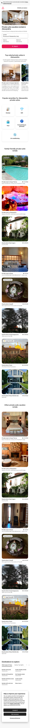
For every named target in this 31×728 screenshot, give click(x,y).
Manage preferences (15, 718)
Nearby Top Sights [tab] (19, 665)
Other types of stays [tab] (7, 665)
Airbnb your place (22, 8)
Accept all (14, 710)
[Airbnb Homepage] (3, 8)
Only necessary (15, 714)
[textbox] (8, 42)
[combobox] (15, 36)
